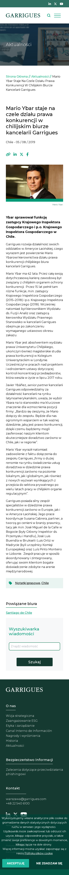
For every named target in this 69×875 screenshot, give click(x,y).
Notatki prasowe (27, 583)
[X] (21, 154)
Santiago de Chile (19, 612)
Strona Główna (17, 76)
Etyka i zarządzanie (20, 725)
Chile (45, 583)
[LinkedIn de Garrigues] (49, 3)
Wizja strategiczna (20, 716)
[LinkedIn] (15, 154)
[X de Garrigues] (55, 3)
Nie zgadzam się (49, 863)
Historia (12, 740)
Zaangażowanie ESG (22, 720)
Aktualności (40, 76)
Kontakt (13, 788)
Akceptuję (15, 863)
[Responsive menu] (57, 15)
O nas (11, 706)
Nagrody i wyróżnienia (23, 736)
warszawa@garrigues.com (26, 799)
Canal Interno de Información (29, 731)
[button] (8, 154)
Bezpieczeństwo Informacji (29, 760)
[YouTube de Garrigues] (61, 3)
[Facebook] (27, 154)
